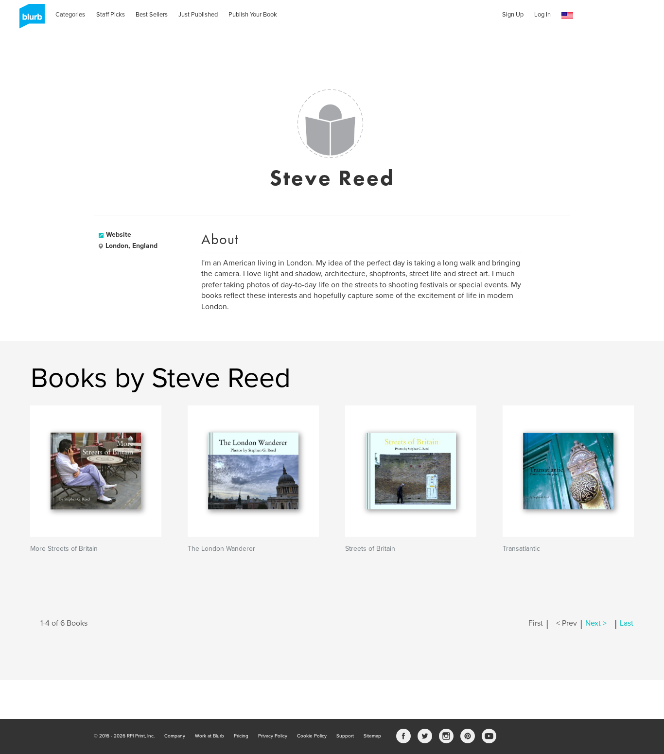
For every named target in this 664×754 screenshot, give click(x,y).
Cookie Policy (312, 736)
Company (174, 736)
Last (626, 623)
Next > (596, 623)
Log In (542, 14)
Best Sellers (152, 14)
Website (118, 234)
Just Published (198, 14)
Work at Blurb (209, 736)
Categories (70, 14)
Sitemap (372, 736)
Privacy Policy (272, 736)
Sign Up (513, 14)
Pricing (241, 736)
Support (345, 736)
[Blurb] (29, 19)
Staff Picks (110, 14)
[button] (567, 16)
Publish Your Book (252, 14)
